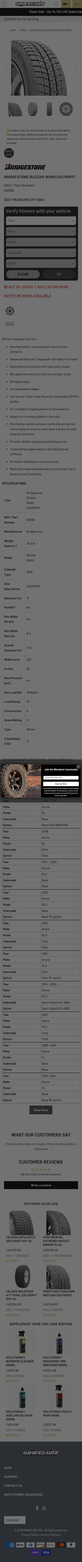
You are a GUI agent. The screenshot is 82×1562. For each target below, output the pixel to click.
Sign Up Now (61, 784)
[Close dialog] (78, 766)
